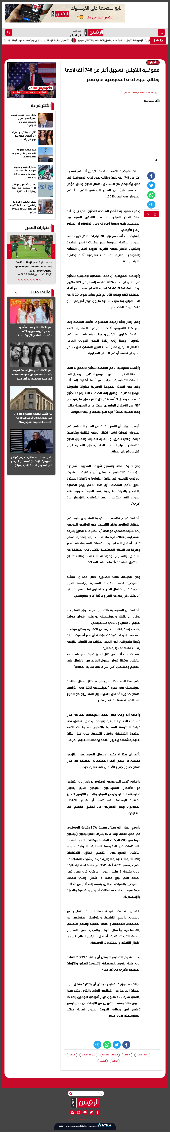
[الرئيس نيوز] (85, 1103)
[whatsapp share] (151, 195)
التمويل (72, 1054)
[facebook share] (151, 176)
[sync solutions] (104, 1126)
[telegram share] (151, 205)
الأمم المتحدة (142, 1054)
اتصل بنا (70, 1120)
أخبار (153, 62)
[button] (40, 279)
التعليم (115, 1061)
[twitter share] (151, 185)
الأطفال (127, 1054)
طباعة (150, 214)
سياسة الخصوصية (85, 1120)
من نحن (100, 1120)
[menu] (161, 32)
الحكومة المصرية (88, 1054)
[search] (8, 32)
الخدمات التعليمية (110, 1054)
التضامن (102, 1061)
